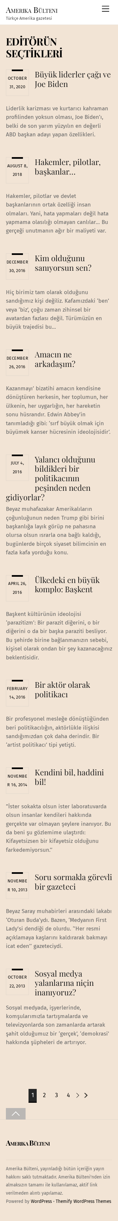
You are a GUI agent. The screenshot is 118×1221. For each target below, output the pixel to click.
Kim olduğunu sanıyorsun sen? (63, 263)
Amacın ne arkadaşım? (55, 359)
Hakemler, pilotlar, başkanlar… (68, 166)
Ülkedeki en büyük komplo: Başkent (67, 584)
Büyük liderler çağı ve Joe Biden (73, 79)
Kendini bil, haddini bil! (69, 777)
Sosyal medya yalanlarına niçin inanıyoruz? (64, 983)
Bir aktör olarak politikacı (62, 689)
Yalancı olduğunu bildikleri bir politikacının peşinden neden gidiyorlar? (50, 478)
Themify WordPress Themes (83, 1201)
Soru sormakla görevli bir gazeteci (73, 882)
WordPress (41, 1201)
